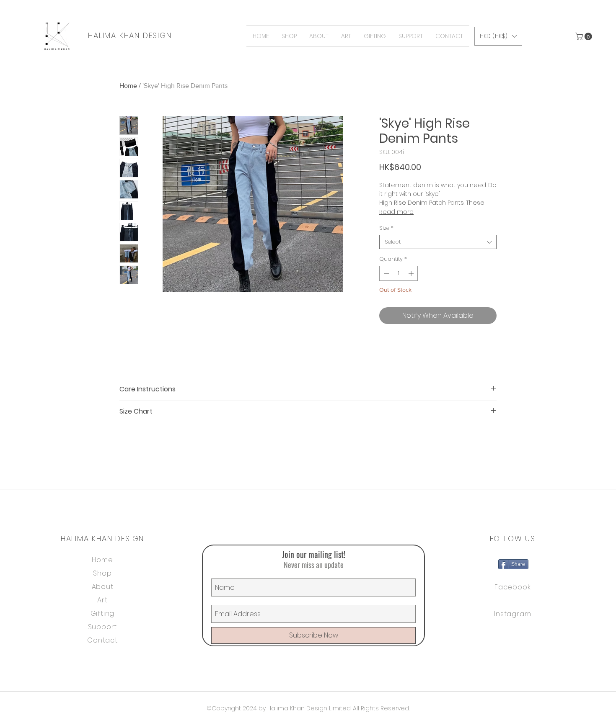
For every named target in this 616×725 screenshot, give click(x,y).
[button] (584, 36)
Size (386, 228)
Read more (396, 212)
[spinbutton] (399, 273)
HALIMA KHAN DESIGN (129, 35)
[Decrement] (385, 273)
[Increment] (412, 273)
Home (128, 85)
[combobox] (438, 242)
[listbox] (498, 36)
